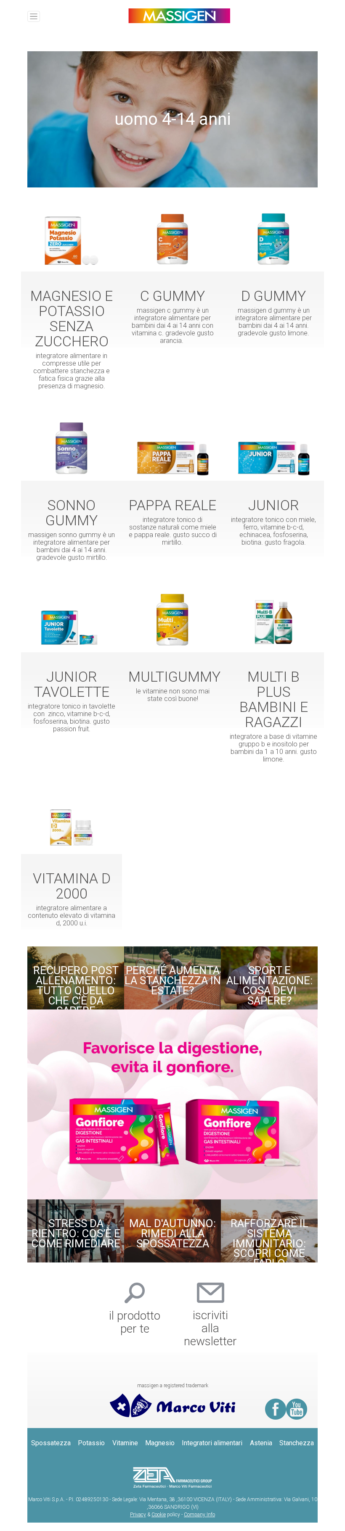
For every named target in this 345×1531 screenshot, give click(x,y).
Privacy (138, 1515)
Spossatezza (51, 1443)
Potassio (91, 1443)
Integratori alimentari (212, 1443)
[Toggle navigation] (33, 16)
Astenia (261, 1443)
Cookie (158, 1515)
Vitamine (125, 1443)
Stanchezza (296, 1443)
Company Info (199, 1515)
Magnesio (160, 1443)
